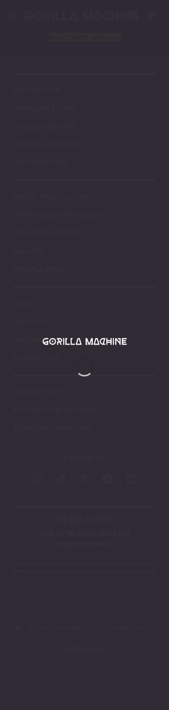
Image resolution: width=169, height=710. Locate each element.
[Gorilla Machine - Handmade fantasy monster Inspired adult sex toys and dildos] (84, 341)
